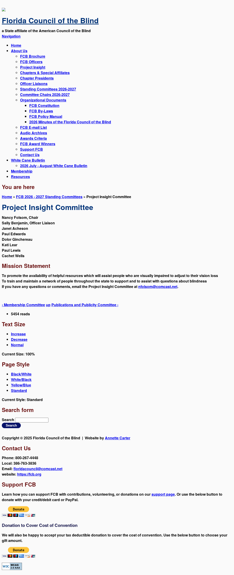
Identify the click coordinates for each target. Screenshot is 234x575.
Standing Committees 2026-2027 (48, 89)
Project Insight (32, 67)
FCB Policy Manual (45, 116)
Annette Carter (117, 437)
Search (8, 419)
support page (163, 494)
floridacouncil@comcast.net (37, 468)
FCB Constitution (44, 105)
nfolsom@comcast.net (157, 286)
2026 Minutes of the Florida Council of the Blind (70, 121)
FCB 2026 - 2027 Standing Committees (49, 196)
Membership (21, 171)
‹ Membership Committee (23, 304)
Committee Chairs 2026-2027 (45, 94)
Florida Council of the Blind (50, 20)
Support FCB (31, 149)
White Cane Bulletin (28, 160)
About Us (19, 50)
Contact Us (30, 154)
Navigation (11, 36)
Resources (20, 176)
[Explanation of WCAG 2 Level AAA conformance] (12, 568)
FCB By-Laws (41, 111)
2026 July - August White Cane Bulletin (53, 165)
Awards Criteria (33, 138)
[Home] (3, 10)
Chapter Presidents (37, 78)
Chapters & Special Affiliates (45, 72)
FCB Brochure (32, 56)
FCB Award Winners (37, 143)
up (48, 304)
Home (16, 45)
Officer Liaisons (34, 83)
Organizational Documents (43, 100)
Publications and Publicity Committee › (84, 304)
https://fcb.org (29, 474)
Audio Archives (33, 132)
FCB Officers (31, 61)
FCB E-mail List (33, 127)
